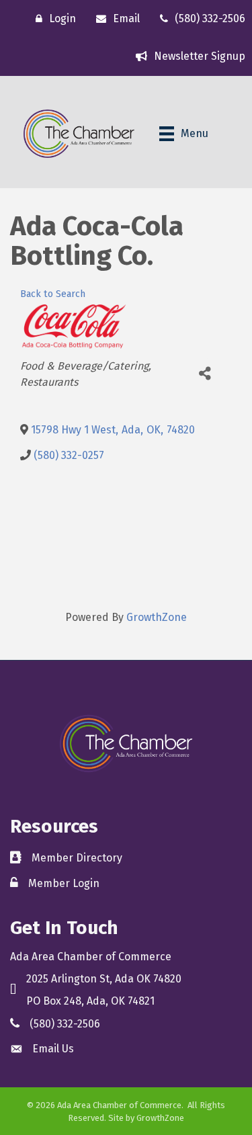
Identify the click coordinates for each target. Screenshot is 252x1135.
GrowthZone (156, 617)
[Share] (205, 373)
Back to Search (52, 294)
